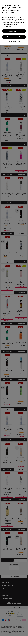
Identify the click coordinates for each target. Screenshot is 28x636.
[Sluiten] (26, 2)
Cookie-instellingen (14, 41)
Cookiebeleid (7, 26)
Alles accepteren (14, 31)
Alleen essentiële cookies (14, 37)
